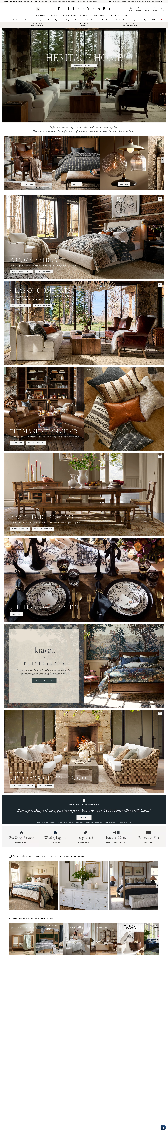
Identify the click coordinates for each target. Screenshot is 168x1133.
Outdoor (27, 20)
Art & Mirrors (106, 20)
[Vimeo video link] (84, 75)
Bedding (38, 20)
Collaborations (54, 15)
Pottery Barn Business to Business (13, 1)
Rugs (67, 20)
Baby (24, 1)
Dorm (35, 1)
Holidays (144, 20)
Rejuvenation (71, 1)
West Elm (64, 1)
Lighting (58, 20)
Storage (133, 20)
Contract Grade (99, 15)
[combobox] (22, 9)
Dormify (95, 1)
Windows (78, 20)
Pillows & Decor (91, 20)
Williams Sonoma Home (55, 1)
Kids (28, 1)
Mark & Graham (81, 1)
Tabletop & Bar (120, 20)
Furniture (16, 20)
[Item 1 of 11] (84, 885)
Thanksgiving (128, 15)
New (5, 20)
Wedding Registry (85, 15)
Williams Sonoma (42, 1)
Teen (32, 1)
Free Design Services (69, 15)
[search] (38, 9)
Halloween (118, 15)
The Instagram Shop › (77, 856)
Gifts (153, 20)
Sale (162, 20)
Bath (48, 20)
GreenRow (89, 1)
